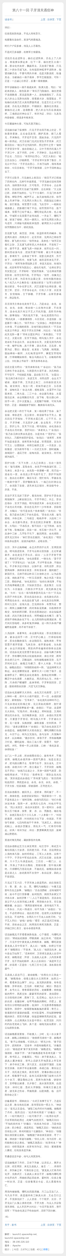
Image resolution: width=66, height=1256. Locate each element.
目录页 (50, 19)
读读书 (8, 19)
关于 (7, 1224)
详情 (45, 1249)
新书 (14, 1224)
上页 (43, 19)
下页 (59, 19)
